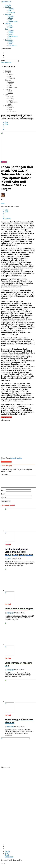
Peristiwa (8, 7)
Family (10, 34)
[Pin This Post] (20, 128)
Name (3, 490)
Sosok (10, 27)
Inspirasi (8, 23)
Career (10, 31)
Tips (6, 29)
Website (3, 497)
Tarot (10, 43)
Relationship (12, 36)
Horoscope (8, 40)
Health (10, 32)
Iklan (6, 853)
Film (10, 20)
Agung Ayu (10, 613)
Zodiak (10, 42)
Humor (11, 16)
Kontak (7, 855)
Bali (9, 10)
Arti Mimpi (12, 45)
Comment (4, 474)
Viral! (10, 25)
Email (3, 494)
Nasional (11, 12)
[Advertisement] (18, 439)
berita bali (13, 458)
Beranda (8, 5)
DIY (9, 38)
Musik (10, 18)
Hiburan (8, 14)
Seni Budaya (13, 21)
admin (3, 203)
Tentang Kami (9, 857)
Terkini (10, 9)
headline (19, 458)
